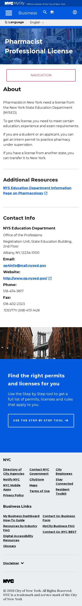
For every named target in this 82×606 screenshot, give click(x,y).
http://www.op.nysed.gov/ (25, 278)
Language (16, 22)
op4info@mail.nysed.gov (24, 265)
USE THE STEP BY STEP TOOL (38, 420)
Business (28, 12)
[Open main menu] (9, 13)
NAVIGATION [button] (41, 75)
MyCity (19, 3)
